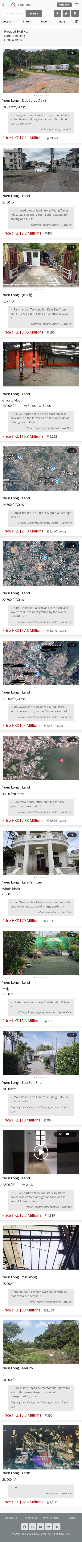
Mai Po (27, 1368)
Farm (26, 1473)
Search (34, 13)
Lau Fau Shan (32, 1082)
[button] (34, 95)
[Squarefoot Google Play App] (49, 1526)
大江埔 (27, 295)
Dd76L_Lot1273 (34, 100)
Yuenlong (29, 1277)
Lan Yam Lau (32, 882)
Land (26, 196)
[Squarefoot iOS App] (57, 1526)
